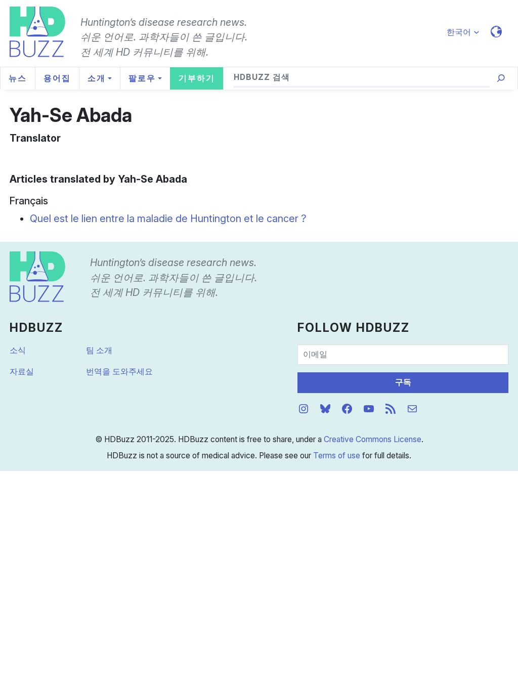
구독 (403, 382)
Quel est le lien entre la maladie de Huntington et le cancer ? (168, 218)
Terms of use (336, 455)
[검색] (501, 78)
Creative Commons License (372, 439)
